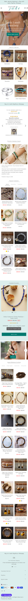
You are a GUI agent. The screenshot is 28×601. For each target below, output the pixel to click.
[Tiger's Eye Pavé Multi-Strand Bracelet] (7, 487)
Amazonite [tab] (13, 184)
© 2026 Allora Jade (6, 597)
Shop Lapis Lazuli (13, 34)
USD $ (4, 584)
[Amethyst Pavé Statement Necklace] (14, 131)
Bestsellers (7, 63)
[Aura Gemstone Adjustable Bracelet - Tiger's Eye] (21, 442)
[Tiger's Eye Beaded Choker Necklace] (7, 442)
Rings (7, 98)
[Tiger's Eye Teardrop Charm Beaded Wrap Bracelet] (7, 464)
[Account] (25, 8)
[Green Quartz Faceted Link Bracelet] (21, 215)
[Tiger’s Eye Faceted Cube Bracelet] (7, 533)
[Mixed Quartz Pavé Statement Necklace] (7, 194)
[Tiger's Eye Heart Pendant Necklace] (7, 420)
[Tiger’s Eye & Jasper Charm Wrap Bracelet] (21, 510)
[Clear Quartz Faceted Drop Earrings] (7, 238)
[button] (3, 126)
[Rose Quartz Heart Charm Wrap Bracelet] (21, 260)
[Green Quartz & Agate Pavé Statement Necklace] (7, 215)
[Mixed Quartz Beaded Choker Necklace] (21, 194)
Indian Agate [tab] (10, 365)
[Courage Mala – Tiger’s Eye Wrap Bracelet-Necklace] (21, 375)
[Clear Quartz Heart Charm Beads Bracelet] (21, 238)
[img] (14, 111)
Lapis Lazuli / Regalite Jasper (13, 328)
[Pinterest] (4, 591)
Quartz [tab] (7, 184)
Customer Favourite (14, 283)
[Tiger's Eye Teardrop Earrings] (21, 464)
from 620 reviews (13, 113)
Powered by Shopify (6, 598)
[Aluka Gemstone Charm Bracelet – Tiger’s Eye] (7, 398)
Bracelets (7, 81)
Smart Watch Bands (21, 98)
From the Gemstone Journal (14, 141)
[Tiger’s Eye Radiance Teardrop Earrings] (21, 533)
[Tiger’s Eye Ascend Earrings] (7, 510)
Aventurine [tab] (16, 365)
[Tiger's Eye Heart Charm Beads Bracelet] (21, 420)
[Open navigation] (3, 8)
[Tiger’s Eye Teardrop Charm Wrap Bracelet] (7, 375)
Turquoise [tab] (20, 184)
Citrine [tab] (3, 365)
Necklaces (20, 81)
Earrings (21, 63)
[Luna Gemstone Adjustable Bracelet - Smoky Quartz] (7, 260)
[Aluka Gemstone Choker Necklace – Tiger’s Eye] (21, 398)
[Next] (25, 350)
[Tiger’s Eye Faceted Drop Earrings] (21, 487)
